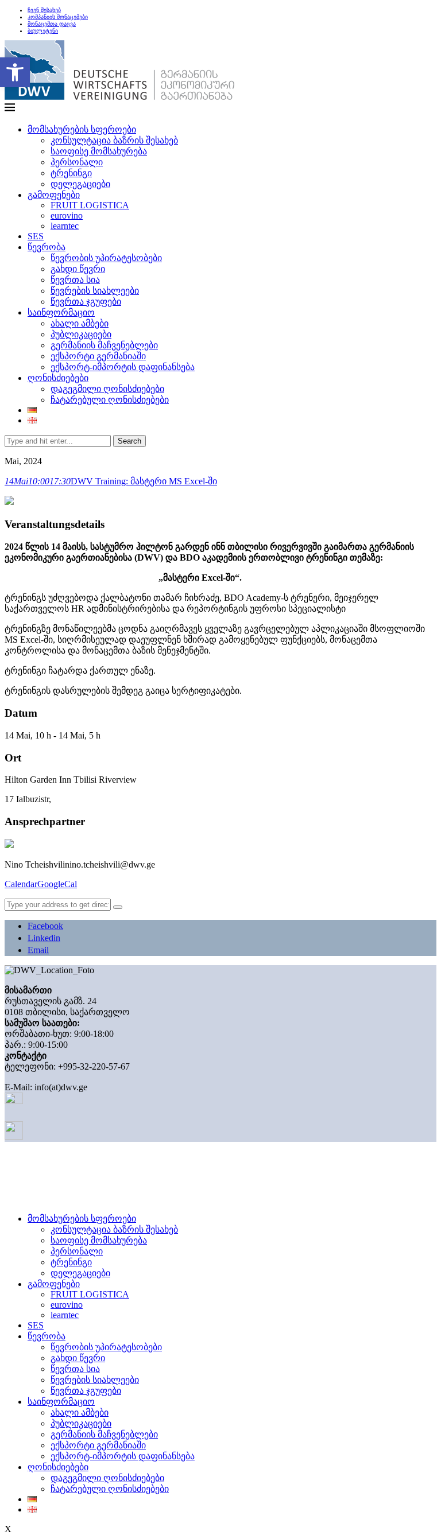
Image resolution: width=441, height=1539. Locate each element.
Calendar (21, 884)
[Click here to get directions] (117, 907)
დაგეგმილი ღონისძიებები (107, 389)
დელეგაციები (80, 184)
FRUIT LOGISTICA (90, 205)
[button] (15, 72)
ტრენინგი (71, 173)
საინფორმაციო (61, 312)
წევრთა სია (75, 280)
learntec (65, 226)
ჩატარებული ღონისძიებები (110, 400)
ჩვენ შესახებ (44, 10)
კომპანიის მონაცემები (58, 17)
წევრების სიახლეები (95, 291)
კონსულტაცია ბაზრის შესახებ (114, 140)
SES (36, 236)
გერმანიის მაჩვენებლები (104, 345)
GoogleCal (57, 884)
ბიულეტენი (43, 31)
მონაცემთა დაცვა (52, 24)
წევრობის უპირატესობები (106, 258)
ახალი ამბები (80, 323)
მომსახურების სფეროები (82, 129)
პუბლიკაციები (81, 334)
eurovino (67, 215)
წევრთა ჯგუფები (86, 301)
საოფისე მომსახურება (99, 151)
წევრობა (46, 247)
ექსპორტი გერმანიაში (98, 356)
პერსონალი (77, 162)
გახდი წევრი (78, 269)
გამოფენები (54, 195)
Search (129, 441)
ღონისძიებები (58, 378)
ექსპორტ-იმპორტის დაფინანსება (123, 367)
